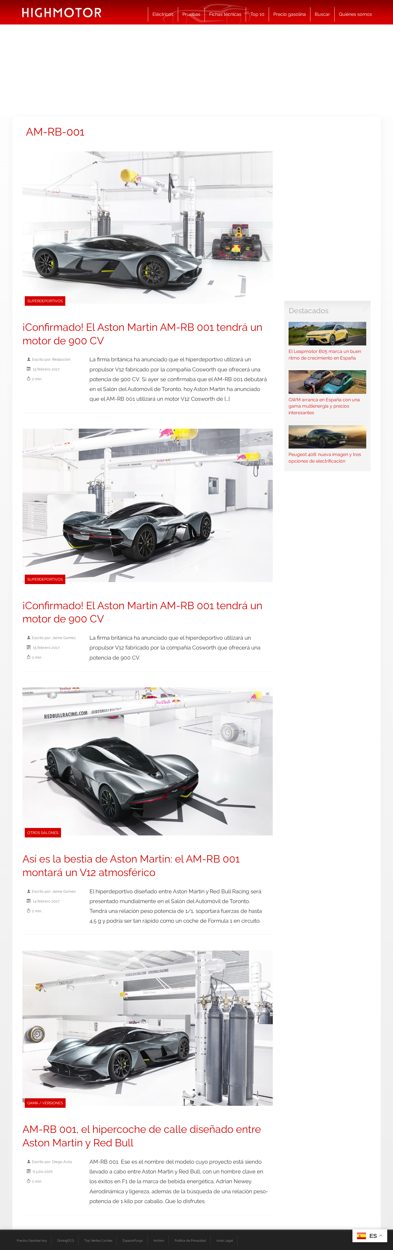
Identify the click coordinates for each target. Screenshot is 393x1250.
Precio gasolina (289, 14)
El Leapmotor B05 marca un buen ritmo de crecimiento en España (325, 354)
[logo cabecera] (61, 12)
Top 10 (257, 14)
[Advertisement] (196, 70)
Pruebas (191, 14)
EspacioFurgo (133, 1240)
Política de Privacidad (190, 1240)
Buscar (322, 14)
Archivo (158, 1240)
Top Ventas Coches (98, 1240)
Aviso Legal (224, 1240)
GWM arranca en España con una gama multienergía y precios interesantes (324, 406)
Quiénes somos (355, 14)
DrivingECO (65, 1240)
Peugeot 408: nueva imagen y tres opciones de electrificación (325, 458)
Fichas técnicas (225, 14)
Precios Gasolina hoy (32, 1240)
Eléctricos (162, 14)
